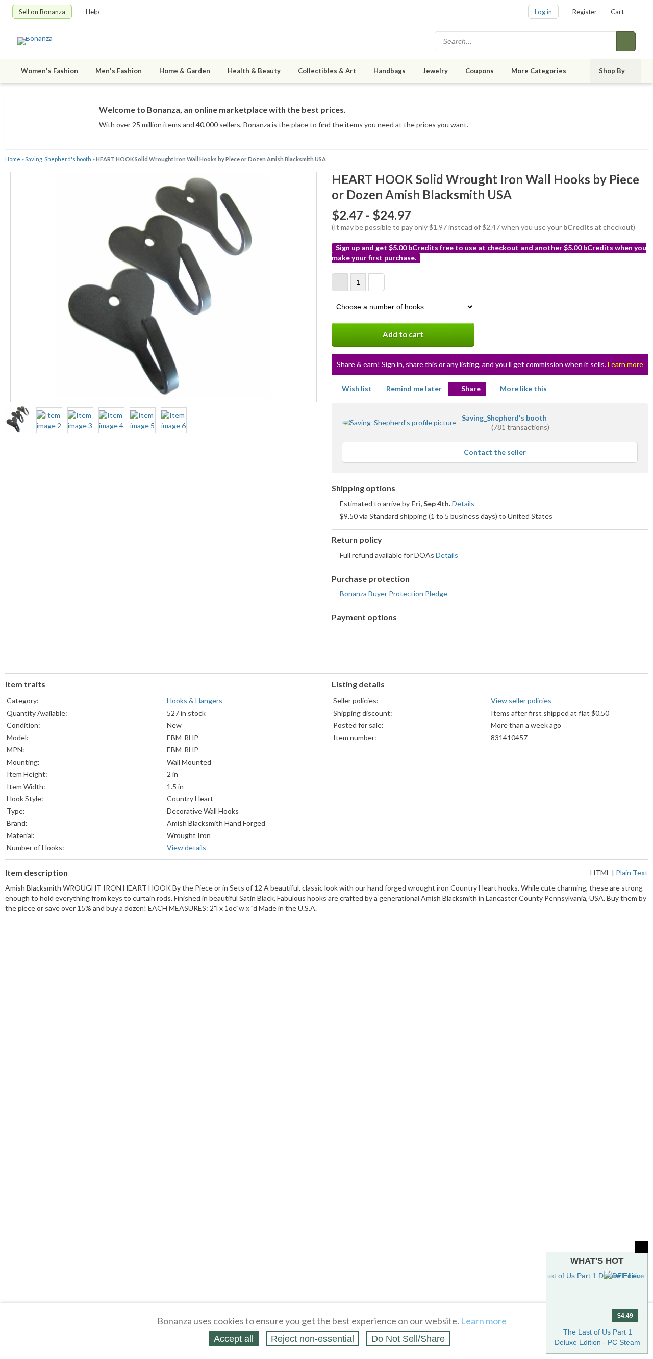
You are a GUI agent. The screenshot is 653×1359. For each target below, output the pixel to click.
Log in (543, 12)
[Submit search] (626, 41)
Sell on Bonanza (42, 12)
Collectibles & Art (327, 71)
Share (471, 388)
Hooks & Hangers (194, 700)
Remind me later (414, 388)
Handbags (389, 71)
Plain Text (632, 872)
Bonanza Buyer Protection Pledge (393, 593)
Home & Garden (184, 71)
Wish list (357, 388)
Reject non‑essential (312, 1339)
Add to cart (403, 334)
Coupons (479, 71)
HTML (600, 872)
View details (186, 847)
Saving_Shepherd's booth (58, 158)
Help (92, 12)
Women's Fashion (49, 71)
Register (584, 12)
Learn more (625, 364)
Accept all (234, 1339)
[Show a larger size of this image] (18, 420)
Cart (617, 12)
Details (463, 503)
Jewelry (435, 71)
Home (12, 158)
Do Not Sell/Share (408, 1339)
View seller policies (521, 700)
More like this (523, 388)
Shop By (612, 71)
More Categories (538, 71)
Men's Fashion (118, 71)
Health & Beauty (254, 71)
